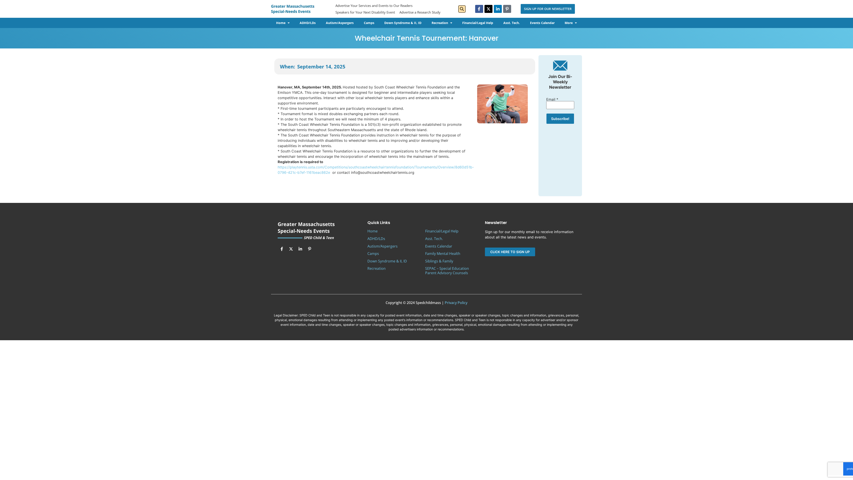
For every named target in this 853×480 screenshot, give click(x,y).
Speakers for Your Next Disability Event (365, 12)
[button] (462, 9)
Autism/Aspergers (340, 23)
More (569, 23)
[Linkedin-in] (498, 9)
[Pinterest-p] (507, 9)
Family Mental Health (442, 253)
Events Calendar (542, 23)
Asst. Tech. (511, 23)
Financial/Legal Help (477, 23)
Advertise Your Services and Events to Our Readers (374, 5)
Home (280, 23)
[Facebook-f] (479, 9)
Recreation (440, 23)
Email (552, 99)
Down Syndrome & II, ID (402, 23)
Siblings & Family (439, 261)
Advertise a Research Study (419, 12)
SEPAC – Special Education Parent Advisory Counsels (447, 270)
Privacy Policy (456, 302)
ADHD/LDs (308, 23)
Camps (369, 23)
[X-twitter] (488, 9)
